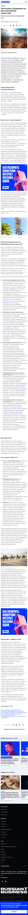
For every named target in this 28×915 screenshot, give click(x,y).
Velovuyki (5, 324)
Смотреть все (5, 866)
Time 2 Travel (14, 78)
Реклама (3, 844)
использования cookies (8, 905)
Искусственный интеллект (9, 846)
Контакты (4, 814)
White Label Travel (8, 302)
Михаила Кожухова (19, 388)
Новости (3, 821)
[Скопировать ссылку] (20, 25)
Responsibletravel (17, 412)
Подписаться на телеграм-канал (13, 729)
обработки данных (21, 905)
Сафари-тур (8, 328)
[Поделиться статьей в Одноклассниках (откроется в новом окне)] (16, 25)
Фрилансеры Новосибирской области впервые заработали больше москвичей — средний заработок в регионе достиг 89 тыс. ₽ (10, 795)
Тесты (3, 837)
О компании (4, 812)
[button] (26, 2)
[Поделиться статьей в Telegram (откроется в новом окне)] (10, 25)
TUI (19, 292)
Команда (3, 809)
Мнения (3, 5)
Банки (2, 849)
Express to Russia (22, 408)
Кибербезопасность (7, 857)
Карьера (3, 854)
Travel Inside (17, 354)
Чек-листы (4, 834)
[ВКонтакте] (5, 881)
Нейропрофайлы (6, 829)
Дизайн (3, 859)
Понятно (14, 911)
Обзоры (3, 832)
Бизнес (3, 851)
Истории (3, 824)
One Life (21, 387)
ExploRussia (8, 410)
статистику (4, 94)
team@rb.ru (4, 877)
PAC (22, 292)
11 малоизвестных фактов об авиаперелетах (14, 712)
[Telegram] (2, 881)
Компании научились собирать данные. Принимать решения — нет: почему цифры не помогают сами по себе (10, 761)
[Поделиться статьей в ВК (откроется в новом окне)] (13, 25)
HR (1, 862)
